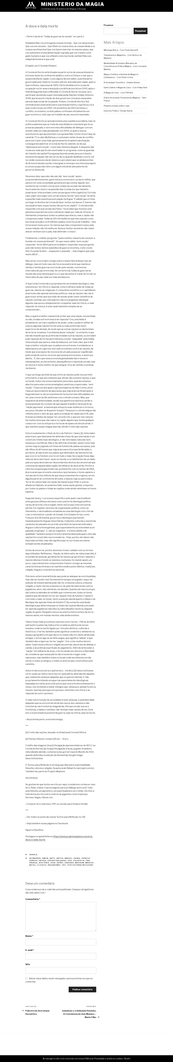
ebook (42, 860)
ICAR (53, 863)
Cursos (33, 860)
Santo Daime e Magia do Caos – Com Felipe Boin (125, 87)
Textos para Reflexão (80, 865)
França (33, 863)
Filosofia (79, 860)
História (44, 863)
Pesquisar (109, 25)
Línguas (69, 863)
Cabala (33, 855)
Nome (29, 936)
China (77, 858)
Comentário (32, 899)
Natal (32, 865)
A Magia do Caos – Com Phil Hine (118, 92)
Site (27, 964)
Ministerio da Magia (72, 4)
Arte (52, 858)
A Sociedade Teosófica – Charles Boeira (122, 82)
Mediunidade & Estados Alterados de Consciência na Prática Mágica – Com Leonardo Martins (125, 66)
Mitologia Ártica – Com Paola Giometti (121, 50)
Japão (60, 863)
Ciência (85, 858)
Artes (60, 858)
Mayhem (79, 863)
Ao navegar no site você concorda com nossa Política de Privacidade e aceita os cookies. (83, 1058)
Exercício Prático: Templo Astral (118, 111)
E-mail (29, 950)
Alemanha (35, 858)
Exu (70, 860)
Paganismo (54, 865)
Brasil (68, 858)
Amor (45, 858)
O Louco (42, 865)
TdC (64, 865)
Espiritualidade (57, 860)
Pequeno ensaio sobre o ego (117, 106)
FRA (88, 860)
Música (89, 863)
